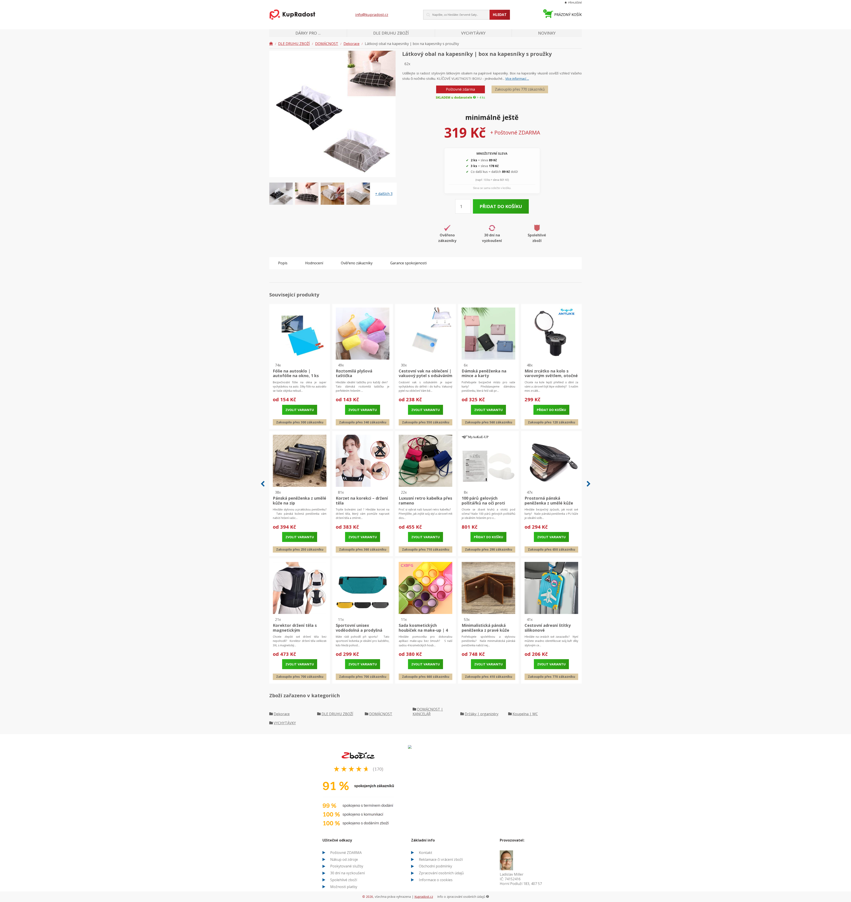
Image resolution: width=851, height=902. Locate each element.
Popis (282, 263)
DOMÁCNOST (326, 43)
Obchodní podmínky (435, 866)
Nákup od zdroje (344, 859)
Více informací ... (517, 78)
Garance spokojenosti (408, 263)
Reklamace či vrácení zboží (441, 859)
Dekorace (351, 43)
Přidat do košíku (501, 206)
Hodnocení (314, 263)
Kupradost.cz (423, 896)
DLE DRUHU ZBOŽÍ (294, 43)
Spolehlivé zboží (343, 879)
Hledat (500, 14)
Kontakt (425, 852)
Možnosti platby (343, 886)
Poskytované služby (346, 866)
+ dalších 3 (383, 193)
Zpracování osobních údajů (441, 873)
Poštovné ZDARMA (346, 852)
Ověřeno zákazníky (357, 263)
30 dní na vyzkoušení (347, 873)
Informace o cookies (436, 879)
